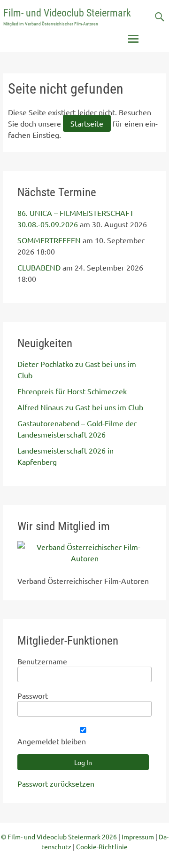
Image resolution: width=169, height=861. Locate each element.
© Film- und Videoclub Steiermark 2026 (59, 836)
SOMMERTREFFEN (49, 240)
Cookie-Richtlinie (102, 846)
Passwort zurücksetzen (55, 783)
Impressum (138, 836)
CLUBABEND (39, 267)
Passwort (32, 695)
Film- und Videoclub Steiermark (67, 13)
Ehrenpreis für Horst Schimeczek (72, 391)
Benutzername (42, 661)
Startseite (86, 123)
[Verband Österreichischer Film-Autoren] (84, 558)
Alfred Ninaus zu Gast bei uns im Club (80, 407)
